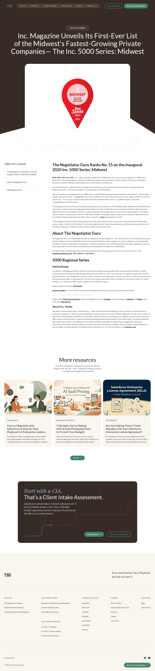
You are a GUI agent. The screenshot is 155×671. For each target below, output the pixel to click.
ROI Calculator (67, 6)
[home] (9, 6)
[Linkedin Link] (145, 658)
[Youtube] (149, 658)
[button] (23, 6)
